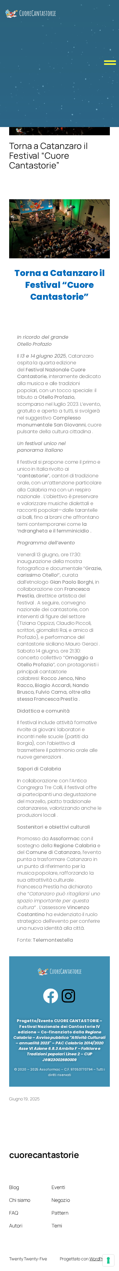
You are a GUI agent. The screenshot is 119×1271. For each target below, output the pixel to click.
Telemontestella (53, 940)
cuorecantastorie (44, 1154)
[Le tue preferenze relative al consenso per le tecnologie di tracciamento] (108, 1260)
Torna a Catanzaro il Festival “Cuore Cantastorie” (48, 155)
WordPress (99, 1259)
